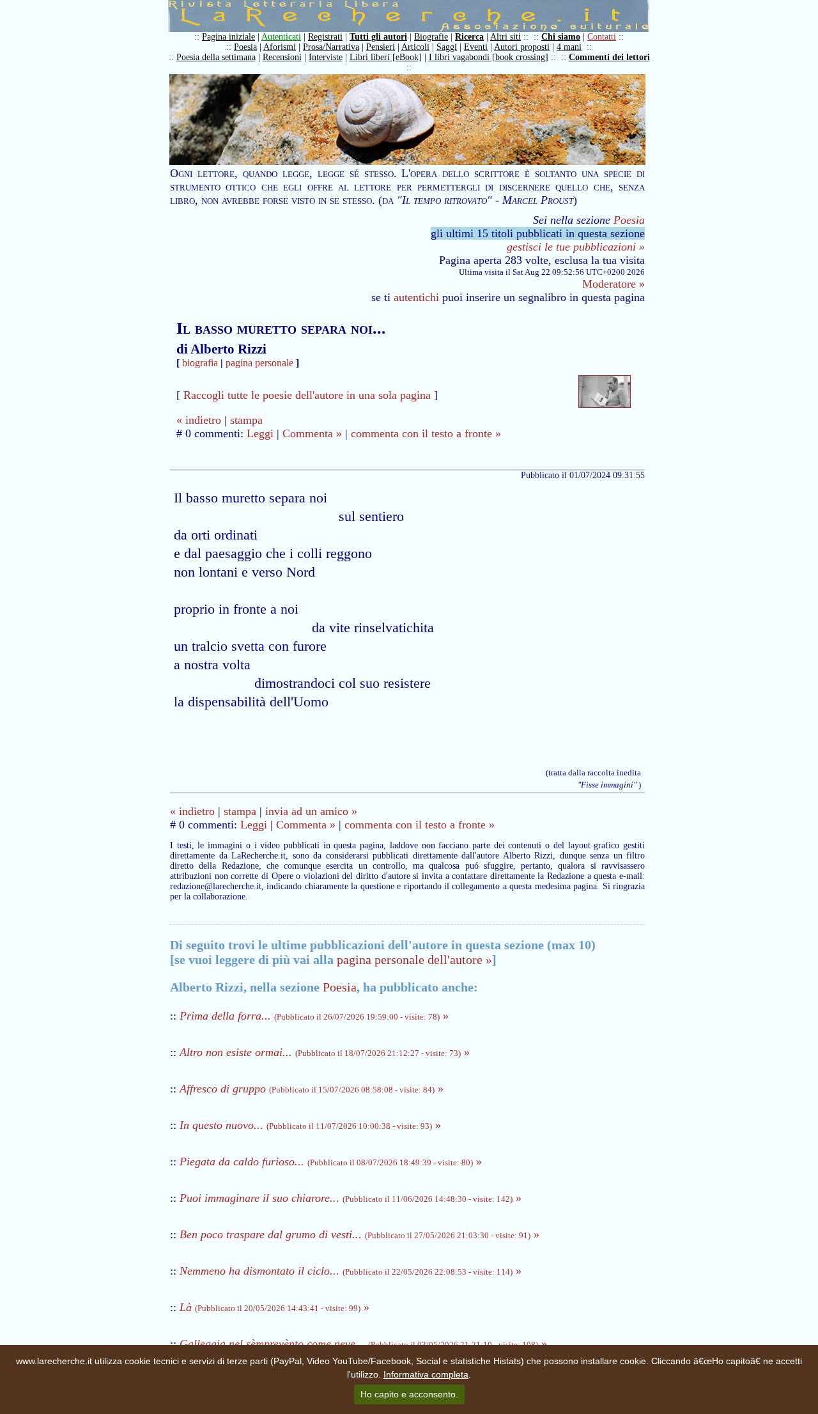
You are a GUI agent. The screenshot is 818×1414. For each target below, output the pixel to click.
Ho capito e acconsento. (409, 1394)
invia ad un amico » (311, 811)
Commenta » (312, 433)
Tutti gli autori (378, 37)
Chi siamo (560, 37)
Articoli (415, 47)
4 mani (569, 47)
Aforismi (279, 47)
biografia (200, 362)
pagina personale (259, 362)
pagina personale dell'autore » (414, 959)
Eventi (476, 47)
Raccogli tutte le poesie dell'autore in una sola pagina (307, 395)
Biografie (431, 37)
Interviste (326, 57)
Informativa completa (425, 1374)
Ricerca (469, 37)
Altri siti (505, 37)
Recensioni (282, 57)
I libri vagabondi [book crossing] (488, 57)
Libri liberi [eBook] (386, 57)
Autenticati (281, 37)
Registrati (325, 37)
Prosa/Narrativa (331, 47)
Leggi (260, 433)
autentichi (416, 297)
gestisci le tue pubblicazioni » (576, 246)
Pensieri (380, 47)
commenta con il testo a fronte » (426, 433)
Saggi (446, 47)
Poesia (245, 47)
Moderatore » (613, 283)
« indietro (198, 420)
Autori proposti (522, 47)
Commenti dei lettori (609, 57)
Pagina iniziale (228, 37)
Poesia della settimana (216, 57)
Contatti (601, 37)
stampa (246, 420)
